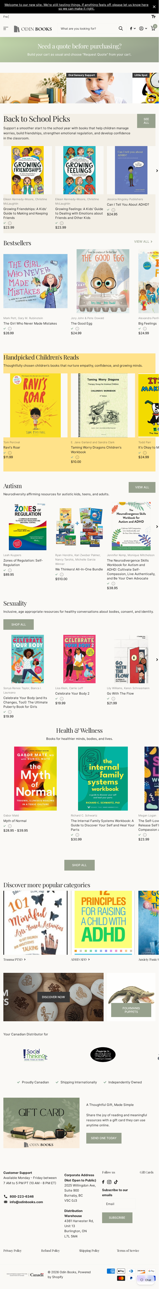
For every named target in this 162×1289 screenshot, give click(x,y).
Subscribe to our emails (115, 1192)
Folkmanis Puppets (131, 1009)
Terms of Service (128, 1250)
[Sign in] (143, 28)
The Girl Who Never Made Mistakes (30, 323)
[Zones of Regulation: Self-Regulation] (27, 526)
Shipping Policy (89, 1250)
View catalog (5, 28)
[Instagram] (109, 1182)
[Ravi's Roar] (35, 405)
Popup (10, 223)
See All (146, 120)
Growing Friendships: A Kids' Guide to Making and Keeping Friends (25, 213)
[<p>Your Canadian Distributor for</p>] (35, 1054)
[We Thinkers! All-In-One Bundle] (79, 526)
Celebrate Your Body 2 (72, 693)
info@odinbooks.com (26, 1202)
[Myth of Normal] (35, 779)
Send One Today (104, 1138)
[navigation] (157, 171)
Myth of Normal (15, 821)
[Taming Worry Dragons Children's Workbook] (103, 405)
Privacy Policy (12, 1250)
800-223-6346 (22, 1196)
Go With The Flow (120, 693)
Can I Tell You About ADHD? (128, 204)
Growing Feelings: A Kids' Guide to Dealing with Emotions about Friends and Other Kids (79, 213)
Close (154, 6)
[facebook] (103, 1182)
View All (142, 487)
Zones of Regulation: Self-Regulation (23, 562)
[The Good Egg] (103, 281)
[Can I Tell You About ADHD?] (131, 170)
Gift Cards (147, 1172)
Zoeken (121, 28)
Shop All (18, 624)
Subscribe (117, 1217)
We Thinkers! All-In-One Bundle (79, 569)
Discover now (53, 997)
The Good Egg (81, 323)
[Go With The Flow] (131, 659)
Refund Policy (50, 1250)
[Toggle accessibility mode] (153, 16)
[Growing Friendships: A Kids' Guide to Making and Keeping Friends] (27, 170)
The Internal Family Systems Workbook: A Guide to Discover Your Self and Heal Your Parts (103, 825)
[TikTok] (116, 1182)
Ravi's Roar (11, 447)
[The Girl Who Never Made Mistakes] (35, 281)
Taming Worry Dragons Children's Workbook (96, 449)
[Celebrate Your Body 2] (79, 659)
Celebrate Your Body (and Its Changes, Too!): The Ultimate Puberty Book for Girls (25, 702)
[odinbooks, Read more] (133, 28)
